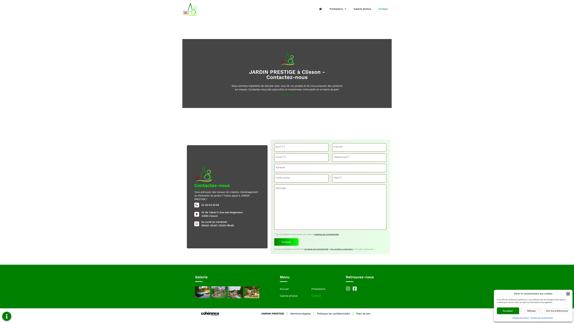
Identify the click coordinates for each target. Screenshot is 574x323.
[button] (568, 293)
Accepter (508, 310)
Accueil (284, 289)
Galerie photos (362, 8)
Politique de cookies (520, 318)
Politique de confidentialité (542, 318)
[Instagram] (348, 288)
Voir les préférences (557, 310)
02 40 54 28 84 (210, 205)
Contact (383, 8)
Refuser (531, 310)
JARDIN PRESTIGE (272, 313)
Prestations (336, 8)
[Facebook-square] (354, 288)
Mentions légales (300, 313)
